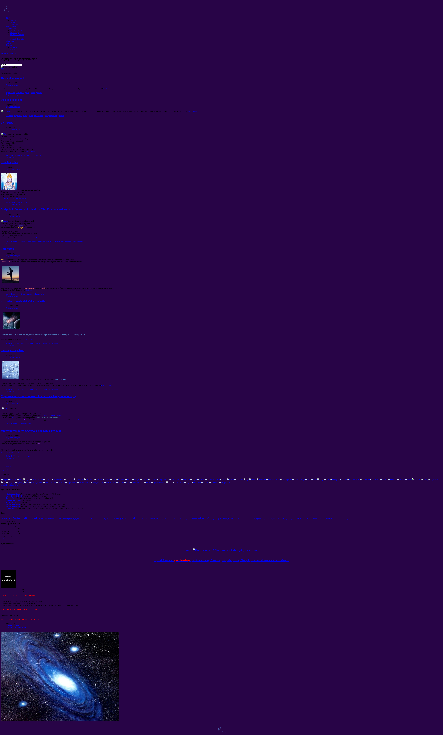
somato (252, 519)
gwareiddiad (307, 519)
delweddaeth (340, 519)
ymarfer (39, 93)
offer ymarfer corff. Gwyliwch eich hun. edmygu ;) (31, 430)
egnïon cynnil (290, 519)
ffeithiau (80, 242)
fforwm (13, 37)
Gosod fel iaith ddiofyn (9, 485)
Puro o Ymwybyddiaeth (177, 519)
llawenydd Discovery (238, 519)
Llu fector (9, 116)
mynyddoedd (10, 93)
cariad (33, 93)
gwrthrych (346, 519)
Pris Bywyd (14, 33)
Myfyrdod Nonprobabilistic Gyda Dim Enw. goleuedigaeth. (36, 209)
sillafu (25, 116)
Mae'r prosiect (11, 26)
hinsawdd (20, 93)
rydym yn (154, 519)
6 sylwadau (10, 426)
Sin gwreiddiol (188, 519)
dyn (148, 519)
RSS (2, 69)
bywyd (17, 155)
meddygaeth (38, 116)
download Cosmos (17, 35)
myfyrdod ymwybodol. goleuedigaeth (23, 300)
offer (25, 202)
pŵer (70, 519)
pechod (84, 519)
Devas (92, 519)
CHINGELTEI (316, 519)
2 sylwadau (10, 118)
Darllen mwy (108, 89)
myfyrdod (7, 122)
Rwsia (12, 49)
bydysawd (77, 519)
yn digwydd (213, 519)
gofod (27, 93)
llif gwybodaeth (11, 28)
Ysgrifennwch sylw (13, 85)
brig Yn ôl (4, 470)
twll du (322, 519)
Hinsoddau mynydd (12, 77)
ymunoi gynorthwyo (221, 550)
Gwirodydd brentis (17, 39)
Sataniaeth (247, 519)
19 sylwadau (10, 244)
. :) (38, 396)
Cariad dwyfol (49, 519)
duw (41, 519)
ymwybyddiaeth (164, 519)
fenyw (101, 519)
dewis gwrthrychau (12, 350)
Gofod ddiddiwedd (12, 242)
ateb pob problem (11, 99)
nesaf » (8, 466)
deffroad (57, 242)
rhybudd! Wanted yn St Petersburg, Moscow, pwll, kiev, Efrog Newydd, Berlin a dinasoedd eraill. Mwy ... (221, 560)
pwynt (12, 22)
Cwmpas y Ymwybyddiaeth (269, 519)
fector (57, 519)
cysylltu (13, 20)
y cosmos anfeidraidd (8, 53)
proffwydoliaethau (17, 31)
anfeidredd (9, 155)
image (334, 519)
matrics (137, 519)
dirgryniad (18, 116)
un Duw (97, 519)
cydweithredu (15, 24)
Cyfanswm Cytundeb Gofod (16, 627)
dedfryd (8, 43)
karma (116, 519)
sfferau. (279, 519)
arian (88, 519)
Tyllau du (328, 519)
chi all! (8, 18)
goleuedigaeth (66, 242)
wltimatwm (10, 41)
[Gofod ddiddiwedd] (7, 14)
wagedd (257, 519)
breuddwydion (9, 162)
